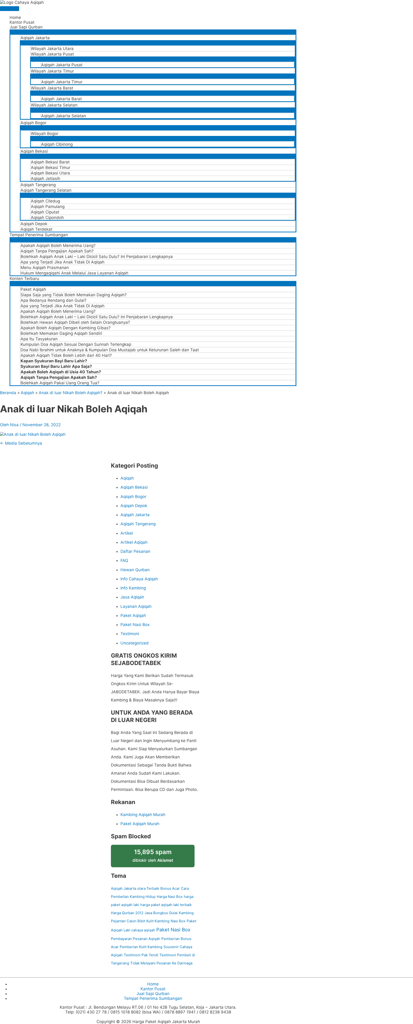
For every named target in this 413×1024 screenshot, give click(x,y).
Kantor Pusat (22, 22)
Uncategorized (134, 643)
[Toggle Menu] (153, 31)
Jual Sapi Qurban (26, 27)
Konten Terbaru (24, 278)
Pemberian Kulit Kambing (141, 947)
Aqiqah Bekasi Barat (50, 162)
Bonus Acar (170, 888)
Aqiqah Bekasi (34, 151)
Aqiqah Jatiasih (45, 178)
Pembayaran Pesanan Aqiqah (135, 938)
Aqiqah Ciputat (45, 212)
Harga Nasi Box (170, 896)
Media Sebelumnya (21, 443)
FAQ (124, 560)
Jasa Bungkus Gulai (161, 913)
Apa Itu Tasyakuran (39, 338)
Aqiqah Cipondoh (47, 217)
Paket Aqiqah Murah (139, 823)
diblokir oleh (152, 855)
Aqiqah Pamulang (48, 206)
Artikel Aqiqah (133, 542)
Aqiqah (127, 478)
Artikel (126, 533)
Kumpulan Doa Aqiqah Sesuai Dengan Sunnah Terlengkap (76, 344)
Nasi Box (178, 921)
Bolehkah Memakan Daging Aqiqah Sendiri (61, 333)
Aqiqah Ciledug (45, 201)
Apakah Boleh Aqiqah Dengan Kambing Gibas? (66, 327)
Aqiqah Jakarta (35, 37)
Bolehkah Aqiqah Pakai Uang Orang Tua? (60, 383)
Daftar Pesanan (135, 551)
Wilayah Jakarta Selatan (54, 105)
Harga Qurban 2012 (127, 913)
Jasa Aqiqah (132, 597)
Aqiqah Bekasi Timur (50, 167)
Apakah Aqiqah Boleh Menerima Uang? (58, 245)
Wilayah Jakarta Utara (52, 48)
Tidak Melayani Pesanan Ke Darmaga (161, 963)
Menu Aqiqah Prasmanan (45, 267)
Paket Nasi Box (135, 624)
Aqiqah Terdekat (36, 229)
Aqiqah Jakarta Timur (61, 81)
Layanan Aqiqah (136, 606)
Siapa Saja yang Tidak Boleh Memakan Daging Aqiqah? (74, 294)
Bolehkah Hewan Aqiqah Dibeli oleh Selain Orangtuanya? (75, 322)
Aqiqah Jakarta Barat (61, 98)
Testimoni (129, 633)
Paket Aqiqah (33, 289)
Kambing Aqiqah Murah (142, 814)
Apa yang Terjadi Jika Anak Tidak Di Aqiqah (62, 262)
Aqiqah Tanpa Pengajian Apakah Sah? (57, 251)
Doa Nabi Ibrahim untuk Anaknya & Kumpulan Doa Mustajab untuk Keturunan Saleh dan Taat (110, 349)
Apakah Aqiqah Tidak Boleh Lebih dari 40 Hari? (66, 355)
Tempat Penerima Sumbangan (39, 234)
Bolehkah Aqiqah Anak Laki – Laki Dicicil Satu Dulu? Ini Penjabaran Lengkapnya (97, 256)
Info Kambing (133, 588)
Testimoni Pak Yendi (141, 955)
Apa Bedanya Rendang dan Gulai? (54, 300)
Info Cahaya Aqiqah (139, 578)
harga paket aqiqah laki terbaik (166, 904)
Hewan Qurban (135, 569)
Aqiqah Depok (34, 223)
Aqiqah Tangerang (38, 184)
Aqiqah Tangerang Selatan (46, 190)
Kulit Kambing (157, 921)
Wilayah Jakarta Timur (52, 71)
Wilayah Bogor (44, 133)
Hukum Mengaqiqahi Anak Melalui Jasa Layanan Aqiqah (74, 273)
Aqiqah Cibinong (57, 144)
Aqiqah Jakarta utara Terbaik (135, 888)
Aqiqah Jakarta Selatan (63, 115)
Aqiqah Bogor (33, 122)
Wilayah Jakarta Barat (52, 88)
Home (15, 17)
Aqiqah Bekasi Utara (50, 173)
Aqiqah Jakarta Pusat (61, 64)
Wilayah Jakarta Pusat (52, 54)
